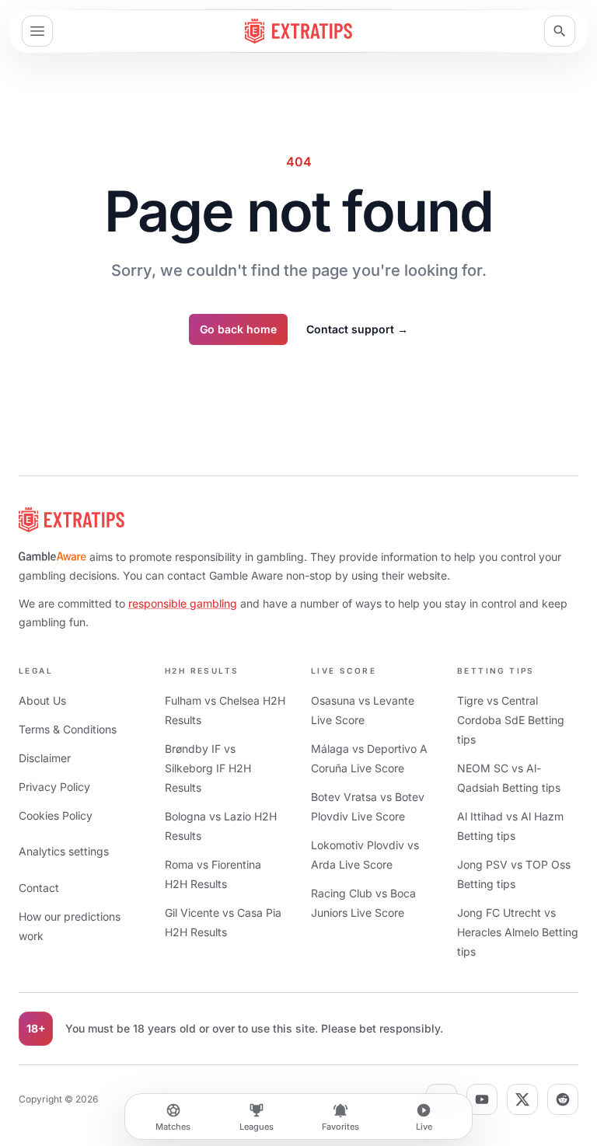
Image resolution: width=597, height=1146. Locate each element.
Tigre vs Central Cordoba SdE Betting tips (510, 720)
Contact (39, 887)
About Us (42, 700)
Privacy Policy (54, 786)
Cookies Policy (56, 815)
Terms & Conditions (68, 729)
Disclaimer (45, 758)
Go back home (238, 329)
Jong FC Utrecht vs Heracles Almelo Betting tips (517, 932)
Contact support (357, 329)
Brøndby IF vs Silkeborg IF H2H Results (208, 768)
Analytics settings (64, 851)
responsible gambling (182, 603)
